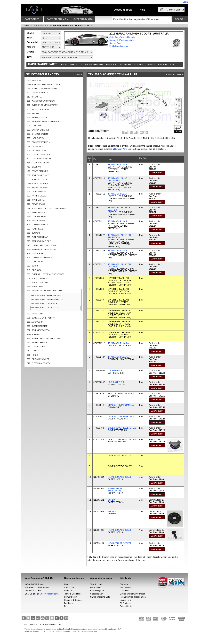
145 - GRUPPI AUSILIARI (37, 117)
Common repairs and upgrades (98, 64)
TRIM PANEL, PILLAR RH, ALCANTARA (119, 236)
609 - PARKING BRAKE (36, 196)
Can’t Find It (125, 590)
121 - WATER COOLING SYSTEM (41, 101)
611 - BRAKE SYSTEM (36, 200)
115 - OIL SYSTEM (34, 97)
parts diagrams (39, 25)
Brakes (74, 64)
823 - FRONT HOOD (35, 254)
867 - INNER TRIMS (35, 286)
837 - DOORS (32, 266)
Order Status (95, 587)
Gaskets (150, 64)
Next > (180, 74)
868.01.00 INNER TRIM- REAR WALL (46, 295)
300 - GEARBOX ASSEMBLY (38, 142)
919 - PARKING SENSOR (37, 343)
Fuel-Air (138, 64)
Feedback (68, 603)
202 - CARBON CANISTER (38, 130)
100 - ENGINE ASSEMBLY (37, 93)
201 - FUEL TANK (34, 126)
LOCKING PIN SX (116, 371)
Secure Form (125, 600)
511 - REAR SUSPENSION (37, 183)
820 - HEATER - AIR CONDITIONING (42, 245)
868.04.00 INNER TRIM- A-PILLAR (45, 308)
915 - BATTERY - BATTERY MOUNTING (43, 338)
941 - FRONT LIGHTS (36, 347)
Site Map (124, 584)
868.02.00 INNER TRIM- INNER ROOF (47, 300)
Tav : (29, 56)
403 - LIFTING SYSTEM (36, 150)
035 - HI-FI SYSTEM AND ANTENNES (42, 89)
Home (27, 25)
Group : (31, 51)
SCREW (111, 500)
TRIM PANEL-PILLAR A (118, 343)
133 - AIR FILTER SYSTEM (38, 109)
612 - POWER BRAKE (36, 204)
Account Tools (123, 9)
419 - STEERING (34, 167)
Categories (32, 19)
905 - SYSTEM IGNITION (37, 326)
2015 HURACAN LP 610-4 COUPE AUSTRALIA (71, 25)
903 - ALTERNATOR (35, 322)
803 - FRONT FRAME (36, 221)
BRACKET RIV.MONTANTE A (121, 393)
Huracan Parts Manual (124, 149)
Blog (66, 606)
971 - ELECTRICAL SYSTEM (38, 363)
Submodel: (33, 42)
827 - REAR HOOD (35, 262)
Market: (31, 46)
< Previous (170, 74)
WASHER (112, 511)
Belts (64, 64)
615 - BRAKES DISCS (36, 212)
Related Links (126, 606)
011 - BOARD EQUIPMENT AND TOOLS (43, 84)
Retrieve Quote (97, 590)
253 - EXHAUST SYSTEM (37, 134)
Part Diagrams (57, 19)
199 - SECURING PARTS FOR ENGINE (43, 122)
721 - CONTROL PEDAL (37, 216)
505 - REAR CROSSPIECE (38, 179)
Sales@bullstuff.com (49, 594)
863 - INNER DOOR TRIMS (38, 282)
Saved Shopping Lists (100, 597)
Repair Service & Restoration (133, 597)
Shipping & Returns (72, 600)
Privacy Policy (70, 597)
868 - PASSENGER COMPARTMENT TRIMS (45, 291)
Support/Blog (82, 19)
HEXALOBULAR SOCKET (119, 477)
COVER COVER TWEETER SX (122, 416)
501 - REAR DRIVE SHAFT (38, 175)
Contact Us (69, 587)
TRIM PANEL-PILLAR (117, 164)
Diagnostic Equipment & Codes (123, 40)
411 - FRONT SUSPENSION (38, 163)
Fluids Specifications (118, 46)
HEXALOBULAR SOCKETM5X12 (115, 489)
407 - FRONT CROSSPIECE (38, 155)
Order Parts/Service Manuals (122, 37)
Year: (29, 37)
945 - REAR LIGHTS (35, 351)
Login (185, 2)
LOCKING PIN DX (116, 382)
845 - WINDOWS (34, 270)
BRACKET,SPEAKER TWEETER (122, 439)
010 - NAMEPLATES (35, 80)
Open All (78, 74)
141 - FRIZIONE (33, 113)
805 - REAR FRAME (35, 229)
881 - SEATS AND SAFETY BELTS (41, 318)
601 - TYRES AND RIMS (37, 192)
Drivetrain (125, 64)
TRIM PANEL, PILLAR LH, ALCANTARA (119, 179)
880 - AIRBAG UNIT (35, 314)
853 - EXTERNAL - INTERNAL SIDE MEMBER (45, 274)
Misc (172, 64)
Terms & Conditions (72, 594)
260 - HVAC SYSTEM (35, 138)
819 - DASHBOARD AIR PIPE (39, 241)
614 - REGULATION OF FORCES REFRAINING (46, 208)
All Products (125, 603)
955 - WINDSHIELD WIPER (38, 359)
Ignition (162, 64)
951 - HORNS (32, 355)
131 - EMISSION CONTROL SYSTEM (42, 105)
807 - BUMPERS (33, 233)
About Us (68, 590)
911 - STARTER (33, 334)
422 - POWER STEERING (37, 171)
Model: (30, 33)
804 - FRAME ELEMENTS (37, 225)
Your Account (96, 584)
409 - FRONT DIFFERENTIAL (39, 159)
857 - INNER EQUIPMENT (37, 278)
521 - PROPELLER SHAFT (38, 187)
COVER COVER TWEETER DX (122, 428)
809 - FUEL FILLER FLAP (37, 237)
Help (142, 9)
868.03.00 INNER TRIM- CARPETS (45, 304)
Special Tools (115, 43)
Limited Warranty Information (132, 594)
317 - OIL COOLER (35, 146)
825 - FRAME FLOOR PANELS (39, 258)
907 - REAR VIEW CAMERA (38, 330)
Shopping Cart (96, 594)
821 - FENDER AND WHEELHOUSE (41, 249)
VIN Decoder (125, 587)
